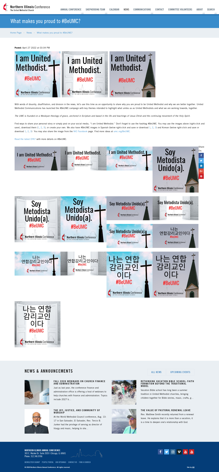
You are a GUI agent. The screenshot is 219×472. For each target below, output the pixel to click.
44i (193, 467)
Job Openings (60, 462)
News (126, 9)
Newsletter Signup (32, 462)
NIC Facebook (80, 131)
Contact (159, 9)
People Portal (47, 462)
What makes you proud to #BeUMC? (55, 33)
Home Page (16, 33)
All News (156, 372)
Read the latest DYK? (25, 139)
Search (211, 9)
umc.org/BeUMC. (122, 131)
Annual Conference (70, 9)
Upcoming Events (180, 372)
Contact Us (72, 462)
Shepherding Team (95, 9)
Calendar (114, 9)
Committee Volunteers (180, 9)
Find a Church (85, 462)
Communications (142, 9)
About (200, 9)
